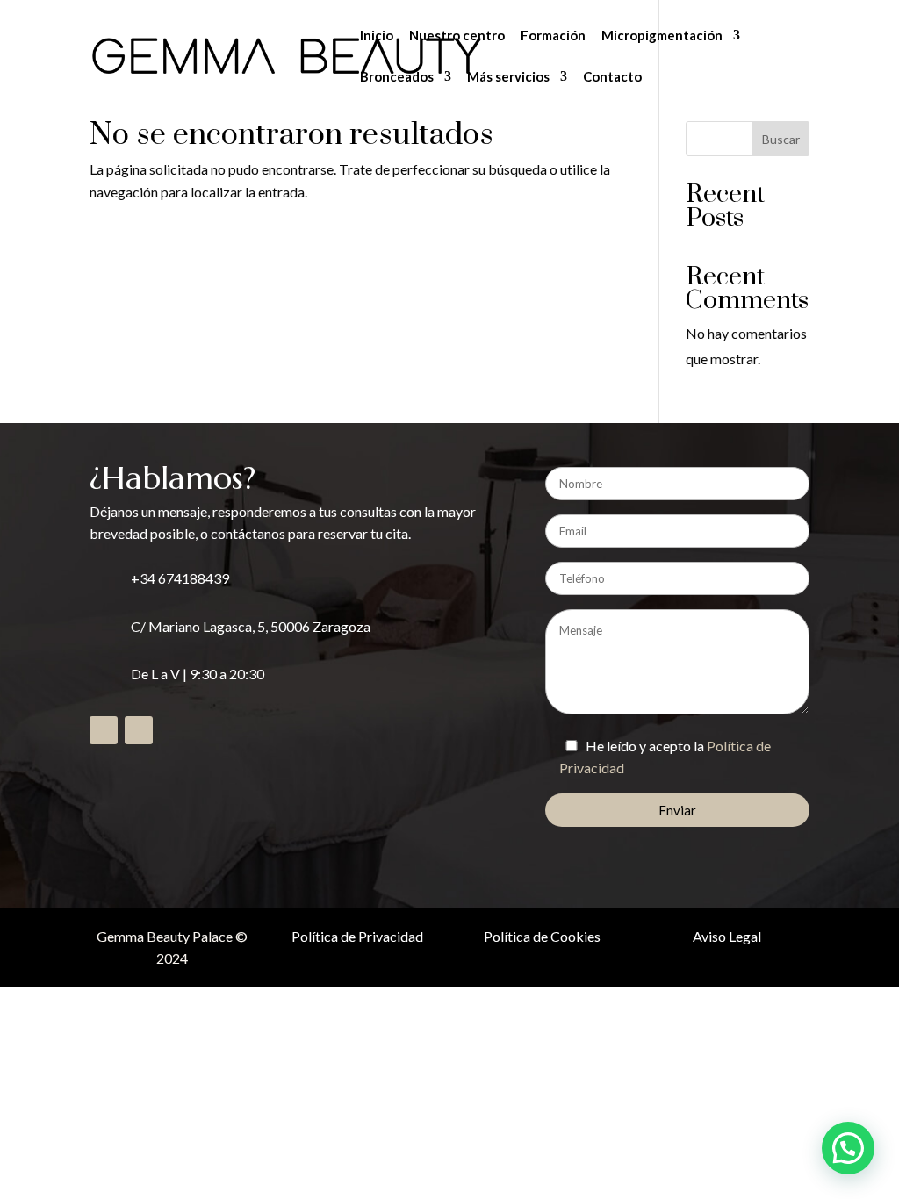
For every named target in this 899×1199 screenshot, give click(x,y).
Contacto (612, 77)
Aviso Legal (727, 936)
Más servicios (508, 77)
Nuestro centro (457, 36)
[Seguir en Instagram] (139, 730)
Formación (553, 36)
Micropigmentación (662, 36)
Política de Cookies (542, 936)
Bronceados (397, 77)
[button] (848, 1148)
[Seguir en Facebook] (104, 730)
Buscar (781, 139)
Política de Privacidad (357, 936)
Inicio (376, 36)
